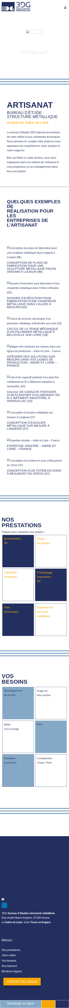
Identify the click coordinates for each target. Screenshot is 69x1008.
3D (6, 543)
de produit (9, 695)
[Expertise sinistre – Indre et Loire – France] (34, 440)
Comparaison (44, 758)
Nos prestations (11, 950)
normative (10, 576)
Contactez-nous (22, 981)
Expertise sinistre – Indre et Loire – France (31, 447)
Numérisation (12, 538)
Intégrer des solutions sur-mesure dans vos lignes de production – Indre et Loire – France (32, 361)
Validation (10, 572)
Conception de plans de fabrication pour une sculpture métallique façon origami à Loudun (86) (31, 267)
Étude (40, 538)
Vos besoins (9, 960)
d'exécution (11, 611)
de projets (43, 543)
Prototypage (44, 572)
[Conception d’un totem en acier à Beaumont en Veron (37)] (34, 462)
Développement (13, 690)
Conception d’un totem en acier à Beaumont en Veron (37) (34, 472)
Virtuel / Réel (44, 762)
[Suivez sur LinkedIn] (4, 905)
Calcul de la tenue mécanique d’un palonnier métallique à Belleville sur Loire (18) (32, 332)
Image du (42, 691)
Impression (44, 576)
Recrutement (9, 966)
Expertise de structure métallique (45, 612)
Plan (7, 607)
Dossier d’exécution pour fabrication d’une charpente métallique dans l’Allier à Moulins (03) (31, 302)
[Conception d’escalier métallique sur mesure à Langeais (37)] (34, 414)
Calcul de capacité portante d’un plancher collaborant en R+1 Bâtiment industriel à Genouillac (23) (33, 396)
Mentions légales (12, 971)
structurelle (10, 762)
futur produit (43, 695)
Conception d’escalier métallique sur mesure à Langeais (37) (28, 425)
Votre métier (9, 955)
